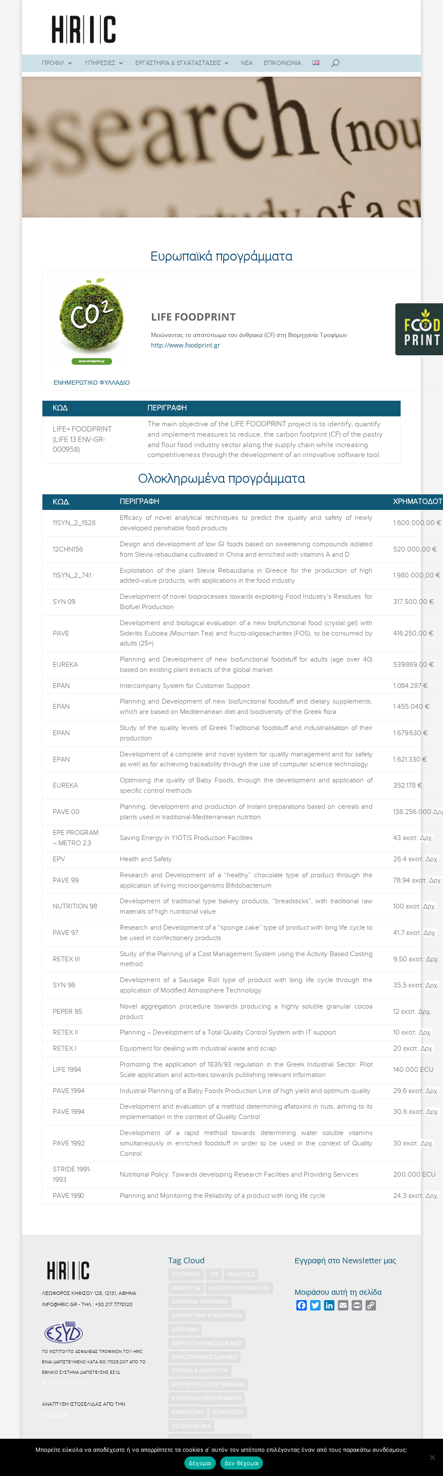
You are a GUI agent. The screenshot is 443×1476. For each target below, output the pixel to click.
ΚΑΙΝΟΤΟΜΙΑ (188, 1412)
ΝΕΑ (247, 63)
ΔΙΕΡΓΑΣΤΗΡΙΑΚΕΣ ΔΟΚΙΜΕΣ (207, 1343)
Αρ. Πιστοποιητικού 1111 (66, 1382)
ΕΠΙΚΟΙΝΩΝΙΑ (282, 63)
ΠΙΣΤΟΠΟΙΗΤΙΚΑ (191, 1426)
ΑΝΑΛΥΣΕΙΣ (241, 1274)
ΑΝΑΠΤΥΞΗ (186, 1288)
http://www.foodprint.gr (185, 345)
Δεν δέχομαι (242, 1463)
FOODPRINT (186, 1274)
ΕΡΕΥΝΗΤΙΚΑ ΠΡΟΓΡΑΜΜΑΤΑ (208, 1384)
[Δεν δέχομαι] (432, 1457)
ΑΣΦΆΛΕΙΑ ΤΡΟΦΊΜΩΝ (200, 1301)
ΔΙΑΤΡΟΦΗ (185, 1329)
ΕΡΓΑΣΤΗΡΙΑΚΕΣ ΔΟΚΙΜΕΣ (204, 1357)
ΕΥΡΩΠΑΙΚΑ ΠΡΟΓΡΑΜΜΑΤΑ (206, 1398)
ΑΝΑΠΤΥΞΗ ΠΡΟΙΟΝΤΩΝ (239, 1288)
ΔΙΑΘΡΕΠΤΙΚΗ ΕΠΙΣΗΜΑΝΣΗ (207, 1315)
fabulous (55, 1415)
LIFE (213, 1274)
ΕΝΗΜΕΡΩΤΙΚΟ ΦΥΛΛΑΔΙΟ (92, 382)
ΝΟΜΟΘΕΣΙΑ (228, 1412)
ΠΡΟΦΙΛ (53, 63)
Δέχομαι (200, 1463)
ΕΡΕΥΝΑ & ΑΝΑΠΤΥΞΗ (200, 1370)
